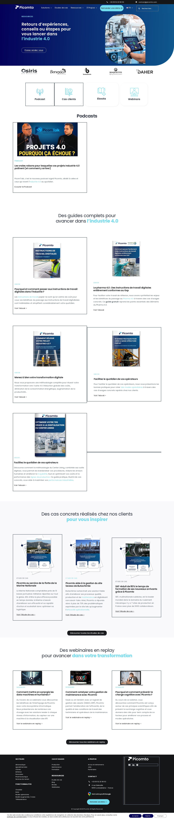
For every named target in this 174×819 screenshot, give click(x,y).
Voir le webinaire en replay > (29, 723)
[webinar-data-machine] (32, 671)
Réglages (160, 816)
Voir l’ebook (98, 310)
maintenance (88, 597)
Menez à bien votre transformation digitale (38, 377)
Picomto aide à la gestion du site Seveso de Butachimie (84, 584)
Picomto (87, 809)
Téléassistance (21, 799)
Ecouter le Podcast (23, 187)
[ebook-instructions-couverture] (47, 238)
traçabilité (42, 474)
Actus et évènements (96, 765)
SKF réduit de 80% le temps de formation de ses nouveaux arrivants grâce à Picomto (136, 589)
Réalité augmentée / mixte (25, 797)
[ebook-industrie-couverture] (47, 327)
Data (17, 792)
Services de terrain (22, 779)
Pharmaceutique (22, 777)
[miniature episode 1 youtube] (47, 123)
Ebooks (54, 785)
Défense (19, 772)
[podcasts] (40, 88)
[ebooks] (101, 87)
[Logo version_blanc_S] (25, 6)
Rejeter (147, 816)
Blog (53, 782)
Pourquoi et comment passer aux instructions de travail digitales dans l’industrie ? (45, 290)
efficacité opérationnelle (77, 609)
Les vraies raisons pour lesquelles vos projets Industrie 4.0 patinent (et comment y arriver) (46, 167)
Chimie (18, 769)
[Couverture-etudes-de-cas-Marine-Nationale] (37, 535)
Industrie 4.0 (35, 181)
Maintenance (56, 767)
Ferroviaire (19, 774)
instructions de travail (28, 297)
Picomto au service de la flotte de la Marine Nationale (37, 584)
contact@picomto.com (148, 2)
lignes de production (40, 477)
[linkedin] (133, 765)
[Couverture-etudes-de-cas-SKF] (135, 538)
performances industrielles (61, 480)
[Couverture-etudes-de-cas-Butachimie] (86, 535)
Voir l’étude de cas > (26, 614)
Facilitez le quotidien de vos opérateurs (116, 379)
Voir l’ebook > (20, 308)
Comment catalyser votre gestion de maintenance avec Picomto (86, 693)
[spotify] (137, 765)
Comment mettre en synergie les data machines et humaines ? (35, 693)
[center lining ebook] (50, 414)
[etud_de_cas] (69, 88)
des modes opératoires (132, 387)
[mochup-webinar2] (81, 671)
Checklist (19, 790)
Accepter (135, 816)
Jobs (89, 767)
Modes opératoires (22, 795)
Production (56, 765)
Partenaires (92, 769)
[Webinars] (134, 88)
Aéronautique (20, 765)
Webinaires (56, 787)
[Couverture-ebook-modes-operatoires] (126, 328)
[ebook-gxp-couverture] (126, 236)
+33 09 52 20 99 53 (117, 2)
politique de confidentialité (17, 817)
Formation (55, 769)
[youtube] (129, 765)
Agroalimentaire (21, 767)
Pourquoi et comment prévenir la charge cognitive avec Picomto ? (134, 693)
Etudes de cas (57, 780)
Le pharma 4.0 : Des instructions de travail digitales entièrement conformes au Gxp (122, 289)
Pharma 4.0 (128, 298)
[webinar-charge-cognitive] (130, 671)
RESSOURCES (58, 775)
